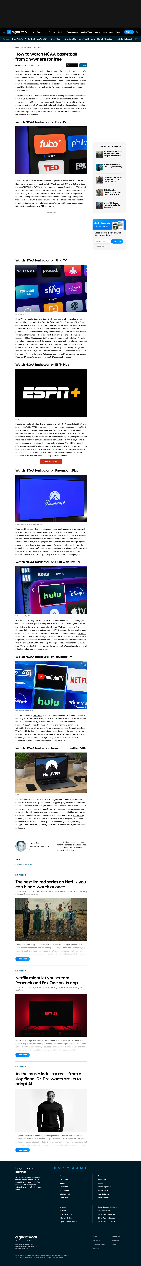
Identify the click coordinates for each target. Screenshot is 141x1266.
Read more (22, 959)
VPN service (78, 815)
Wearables (102, 1180)
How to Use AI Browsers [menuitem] (86, 39)
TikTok (73, 1168)
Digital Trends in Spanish (106, 1218)
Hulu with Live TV (22, 620)
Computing (64, 1180)
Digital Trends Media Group (28, 1257)
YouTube (68, 1168)
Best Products (103, 1190)
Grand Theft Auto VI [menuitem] (19, 39)
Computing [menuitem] (41, 32)
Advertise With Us (66, 1214)
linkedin (29, 849)
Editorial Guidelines (66, 1218)
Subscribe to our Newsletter (107, 1207)
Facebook (55, 1168)
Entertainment (65, 1194)
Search (137, 32)
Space (100, 1183)
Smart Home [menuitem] (108, 32)
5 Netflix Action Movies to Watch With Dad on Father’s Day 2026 (113, 193)
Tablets (100, 1176)
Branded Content (104, 1211)
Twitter (64, 1168)
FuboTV (18, 180)
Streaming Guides (104, 1187)
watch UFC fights (74, 452)
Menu (3, 32)
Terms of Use (96, 1248)
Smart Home (64, 1190)
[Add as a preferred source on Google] (72, 65)
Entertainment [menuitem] (72, 32)
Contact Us (63, 1211)
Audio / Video (64, 1187)
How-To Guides (103, 1194)
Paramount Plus (22, 529)
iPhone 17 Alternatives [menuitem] (104, 39)
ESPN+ (79, 424)
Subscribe (117, 241)
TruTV (80, 74)
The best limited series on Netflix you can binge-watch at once (113, 153)
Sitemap (114, 1244)
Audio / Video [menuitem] (86, 32)
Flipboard (86, 1168)
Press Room (115, 1240)
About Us (63, 1207)
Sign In (129, 32)
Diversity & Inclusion (99, 1244)
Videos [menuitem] (118, 32)
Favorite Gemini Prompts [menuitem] (123, 39)
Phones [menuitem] (52, 32)
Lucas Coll (20, 65)
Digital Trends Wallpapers (106, 1214)
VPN (41, 805)
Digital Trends (14, 35)
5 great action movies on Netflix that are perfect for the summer (113, 180)
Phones (62, 1176)
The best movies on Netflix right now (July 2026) (113, 166)
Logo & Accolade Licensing (69, 1221)
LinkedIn (81, 1168)
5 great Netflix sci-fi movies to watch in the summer (112, 205)
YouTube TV (37, 715)
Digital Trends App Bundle (106, 1221)
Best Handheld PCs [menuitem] (69, 39)
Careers (95, 1236)
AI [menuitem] (33, 32)
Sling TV (19, 319)
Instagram (59, 1168)
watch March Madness (61, 105)
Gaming (62, 1183)
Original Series (103, 1198)
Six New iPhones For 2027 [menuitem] (37, 39)
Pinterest (77, 1168)
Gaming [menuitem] (61, 32)
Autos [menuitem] (97, 32)
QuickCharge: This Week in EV (25, 864)
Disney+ (82, 633)
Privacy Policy (100, 246)
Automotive (64, 1198)
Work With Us (96, 1240)
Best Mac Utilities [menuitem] (54, 39)
